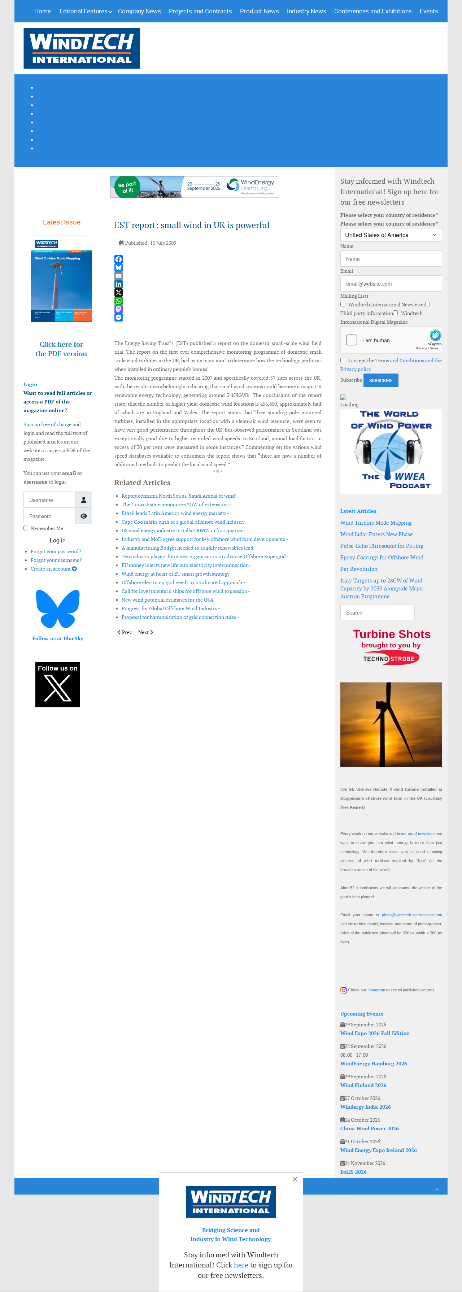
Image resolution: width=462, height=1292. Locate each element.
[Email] (218, 276)
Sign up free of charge (47, 424)
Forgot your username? (56, 560)
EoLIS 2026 (353, 1172)
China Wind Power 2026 (369, 1128)
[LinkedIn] (218, 284)
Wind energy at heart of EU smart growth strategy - (177, 574)
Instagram (376, 990)
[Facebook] (218, 259)
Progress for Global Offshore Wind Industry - (171, 608)
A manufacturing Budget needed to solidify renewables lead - (189, 548)
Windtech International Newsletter (386, 304)
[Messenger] (218, 317)
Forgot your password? (56, 551)
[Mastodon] (218, 309)
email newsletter (422, 833)
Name (346, 246)
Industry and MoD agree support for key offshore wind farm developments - (205, 539)
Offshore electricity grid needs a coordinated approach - (183, 582)
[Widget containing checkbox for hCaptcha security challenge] (391, 340)
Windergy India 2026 (365, 1107)
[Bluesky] (218, 267)
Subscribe (351, 380)
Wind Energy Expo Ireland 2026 (378, 1150)
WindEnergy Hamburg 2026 (373, 1063)
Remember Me (47, 528)
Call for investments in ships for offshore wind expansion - (186, 591)
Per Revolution (359, 569)
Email (346, 271)
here (241, 1265)
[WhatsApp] (218, 301)
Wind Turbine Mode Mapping (376, 522)
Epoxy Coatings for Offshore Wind (381, 557)
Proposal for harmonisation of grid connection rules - (180, 617)
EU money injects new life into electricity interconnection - (187, 565)
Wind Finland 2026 (363, 1085)
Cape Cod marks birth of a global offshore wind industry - (185, 522)
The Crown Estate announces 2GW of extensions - (176, 504)
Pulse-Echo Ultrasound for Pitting (381, 545)
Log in (58, 540)
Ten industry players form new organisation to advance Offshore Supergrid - (205, 556)
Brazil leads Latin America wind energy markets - (175, 513)
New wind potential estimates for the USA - (169, 600)
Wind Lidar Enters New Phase (376, 534)
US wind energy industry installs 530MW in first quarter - (183, 530)
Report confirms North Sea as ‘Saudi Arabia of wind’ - (180, 496)
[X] (218, 292)
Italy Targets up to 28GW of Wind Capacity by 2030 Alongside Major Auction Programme (381, 588)
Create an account (51, 569)
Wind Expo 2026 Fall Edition (375, 1033)
